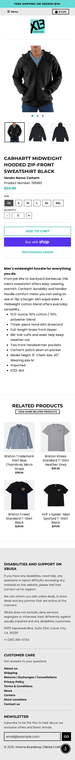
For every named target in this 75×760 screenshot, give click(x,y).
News (8, 691)
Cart (62, 11)
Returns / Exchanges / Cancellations (30, 677)
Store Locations (15, 699)
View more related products (37, 411)
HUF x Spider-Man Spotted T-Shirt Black (56, 518)
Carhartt (33, 178)
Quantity (10, 210)
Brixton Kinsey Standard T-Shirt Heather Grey (56, 460)
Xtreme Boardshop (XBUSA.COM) (38, 747)
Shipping (10, 673)
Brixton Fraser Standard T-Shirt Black (19, 518)
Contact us (12, 704)
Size (6, 196)
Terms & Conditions (18, 686)
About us (10, 668)
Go (66, 737)
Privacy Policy (14, 682)
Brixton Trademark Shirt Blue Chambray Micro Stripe (19, 462)
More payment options (37, 251)
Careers (9, 695)
